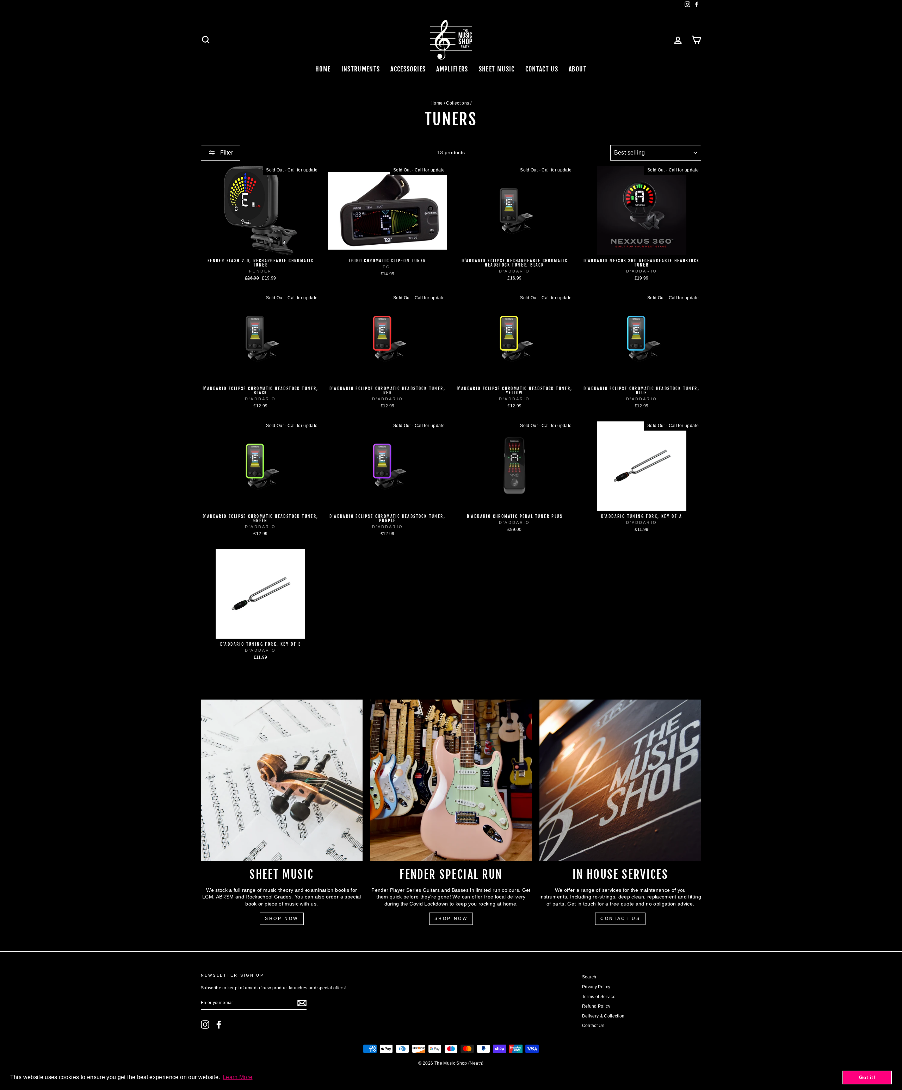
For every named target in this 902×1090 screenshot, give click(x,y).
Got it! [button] (867, 1077)
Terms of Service (599, 996)
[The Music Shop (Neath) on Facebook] (219, 1024)
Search (589, 977)
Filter (226, 153)
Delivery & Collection (603, 1016)
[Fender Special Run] (451, 780)
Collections (457, 103)
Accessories (408, 69)
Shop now (451, 918)
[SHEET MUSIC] (282, 780)
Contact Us (541, 69)
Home (322, 69)
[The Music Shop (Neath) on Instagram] (205, 1024)
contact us (620, 918)
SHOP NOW (281, 918)
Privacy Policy (596, 986)
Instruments (360, 69)
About (578, 69)
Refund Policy (596, 1006)
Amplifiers (452, 69)
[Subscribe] (302, 1003)
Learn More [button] (238, 1077)
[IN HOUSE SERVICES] (620, 780)
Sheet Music (497, 69)
